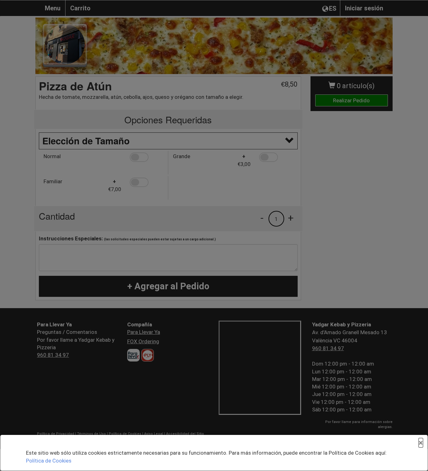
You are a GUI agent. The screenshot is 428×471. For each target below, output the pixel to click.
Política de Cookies (48, 461)
